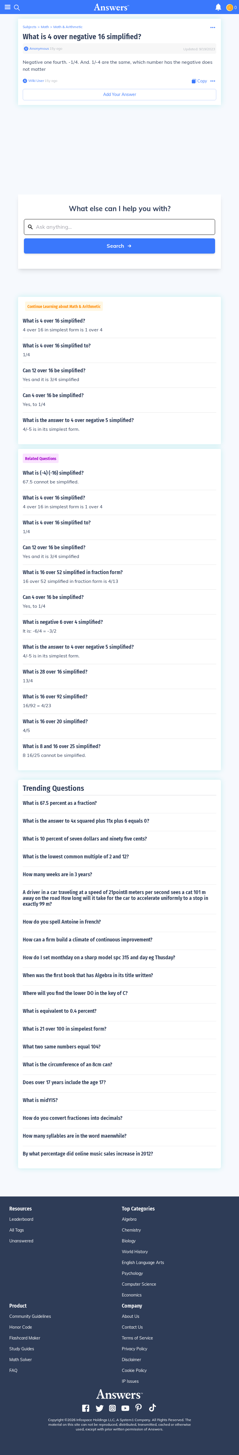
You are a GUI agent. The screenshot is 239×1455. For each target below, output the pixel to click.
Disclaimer (131, 1359)
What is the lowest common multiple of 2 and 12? (76, 856)
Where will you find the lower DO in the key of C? (75, 993)
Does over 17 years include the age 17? (64, 1082)
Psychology (132, 1273)
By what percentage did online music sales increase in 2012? (88, 1154)
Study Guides (21, 1348)
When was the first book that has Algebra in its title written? (88, 975)
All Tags (16, 1230)
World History (135, 1251)
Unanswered (21, 1241)
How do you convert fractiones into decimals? (72, 1118)
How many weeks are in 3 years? (57, 874)
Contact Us (132, 1327)
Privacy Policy (134, 1348)
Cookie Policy (134, 1370)
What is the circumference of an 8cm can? (67, 1064)
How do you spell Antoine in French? (62, 922)
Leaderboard (21, 1219)
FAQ (13, 1370)
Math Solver (20, 1359)
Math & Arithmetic (67, 27)
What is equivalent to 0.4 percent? (59, 1011)
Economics (132, 1295)
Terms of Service (137, 1338)
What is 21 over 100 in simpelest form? (64, 1029)
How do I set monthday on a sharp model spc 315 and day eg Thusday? (99, 957)
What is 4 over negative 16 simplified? (82, 36)
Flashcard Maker (24, 1338)
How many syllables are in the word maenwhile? (74, 1136)
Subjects (29, 27)
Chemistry (131, 1230)
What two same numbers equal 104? (62, 1047)
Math (45, 27)
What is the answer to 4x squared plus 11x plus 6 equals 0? (86, 821)
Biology (129, 1241)
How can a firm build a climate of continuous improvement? (87, 939)
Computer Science (139, 1284)
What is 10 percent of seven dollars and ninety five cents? (85, 839)
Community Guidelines (30, 1316)
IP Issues (130, 1381)
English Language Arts (143, 1262)
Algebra (129, 1219)
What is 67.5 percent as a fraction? (60, 803)
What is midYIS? (40, 1100)
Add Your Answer (119, 94)
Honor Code (20, 1327)
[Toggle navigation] (7, 7)
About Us (130, 1316)
